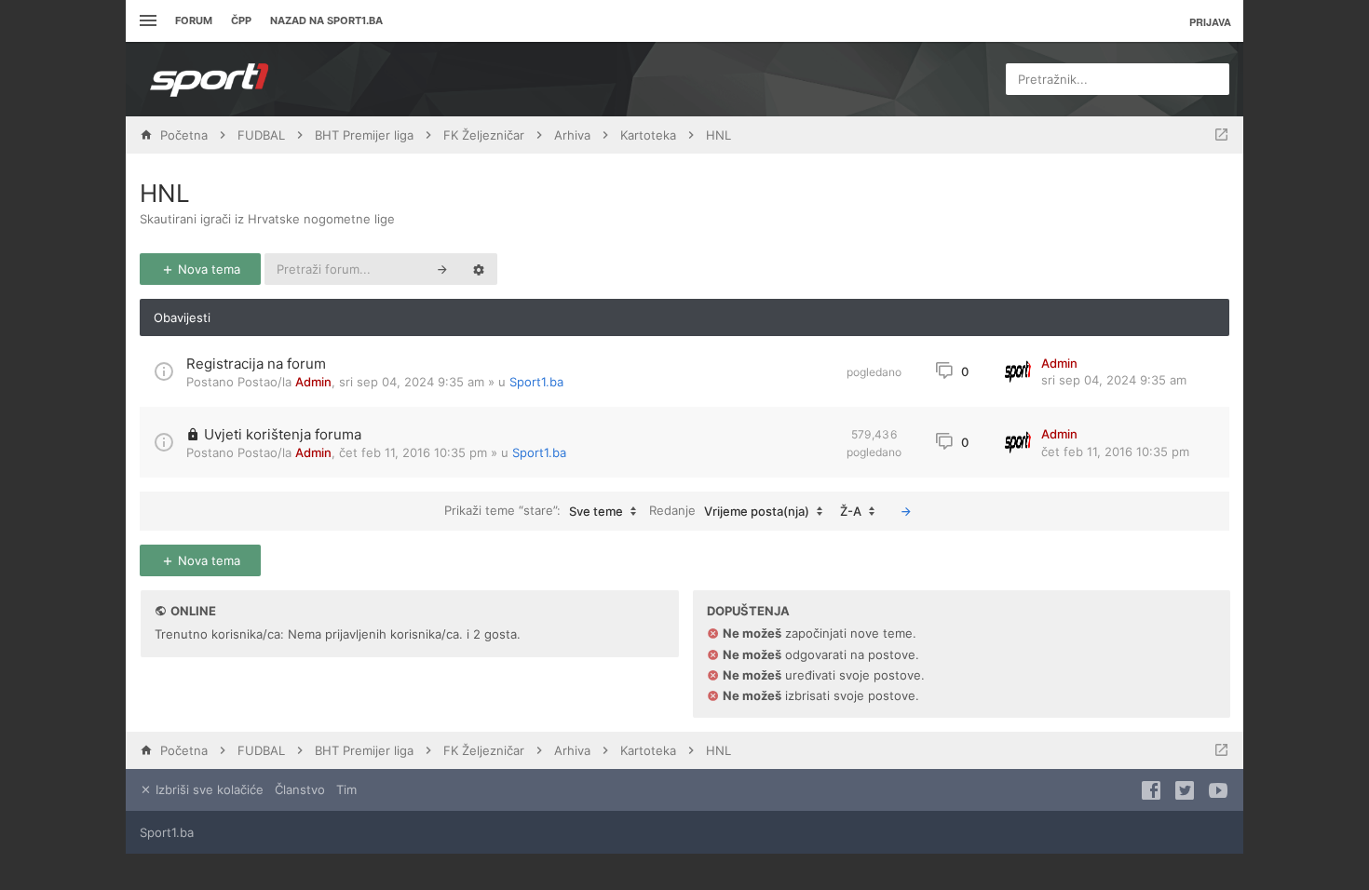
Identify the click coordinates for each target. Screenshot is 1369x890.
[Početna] (209, 79)
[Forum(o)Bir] (1221, 135)
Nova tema (207, 269)
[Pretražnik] (442, 269)
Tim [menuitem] (346, 789)
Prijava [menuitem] (1210, 22)
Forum (193, 20)
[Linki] (146, 21)
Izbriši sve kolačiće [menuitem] (208, 789)
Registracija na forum (256, 363)
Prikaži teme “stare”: (533, 511)
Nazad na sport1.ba (326, 20)
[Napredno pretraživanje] (478, 269)
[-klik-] (906, 511)
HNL (165, 193)
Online (193, 610)
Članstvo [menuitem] (300, 789)
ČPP (241, 20)
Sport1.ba (536, 381)
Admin (313, 381)
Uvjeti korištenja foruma (282, 434)
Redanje (729, 511)
